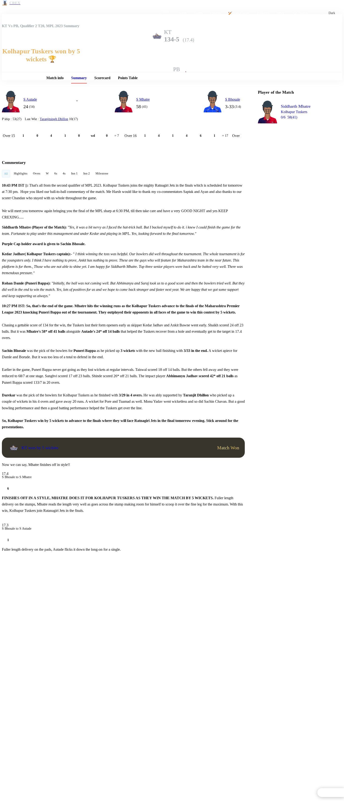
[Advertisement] (293, 153)
